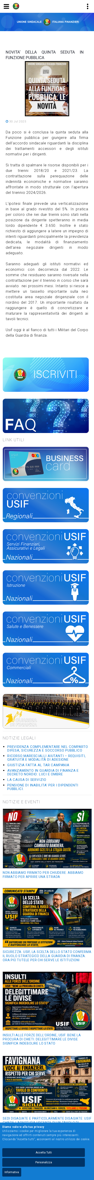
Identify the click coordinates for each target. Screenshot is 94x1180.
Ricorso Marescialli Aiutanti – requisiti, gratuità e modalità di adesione (46, 757)
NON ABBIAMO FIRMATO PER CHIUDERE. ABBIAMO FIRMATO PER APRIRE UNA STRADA (43, 875)
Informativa (12, 1172)
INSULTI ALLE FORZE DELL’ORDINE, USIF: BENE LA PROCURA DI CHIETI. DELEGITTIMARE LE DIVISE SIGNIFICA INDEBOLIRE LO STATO (42, 1039)
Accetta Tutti (44, 1152)
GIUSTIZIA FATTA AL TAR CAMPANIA (38, 765)
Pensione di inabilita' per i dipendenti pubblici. (42, 787)
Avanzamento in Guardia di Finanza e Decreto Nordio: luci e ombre (43, 772)
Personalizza (43, 1162)
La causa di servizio (26, 780)
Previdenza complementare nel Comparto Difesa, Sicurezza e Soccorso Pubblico (47, 748)
